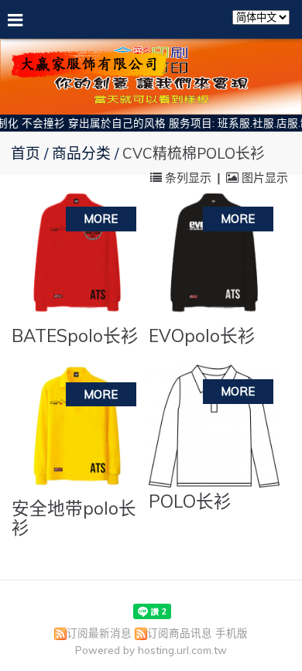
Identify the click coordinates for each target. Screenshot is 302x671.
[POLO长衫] (214, 426)
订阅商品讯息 (179, 632)
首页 (25, 153)
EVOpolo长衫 (202, 335)
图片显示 (263, 177)
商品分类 (83, 153)
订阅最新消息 (99, 632)
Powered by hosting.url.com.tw (151, 649)
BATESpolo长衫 (75, 335)
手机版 (231, 632)
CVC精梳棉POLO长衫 (193, 153)
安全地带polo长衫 (74, 518)
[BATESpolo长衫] (77, 256)
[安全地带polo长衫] (77, 430)
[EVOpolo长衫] (214, 256)
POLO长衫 (190, 501)
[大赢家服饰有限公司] (89, 71)
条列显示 (188, 177)
